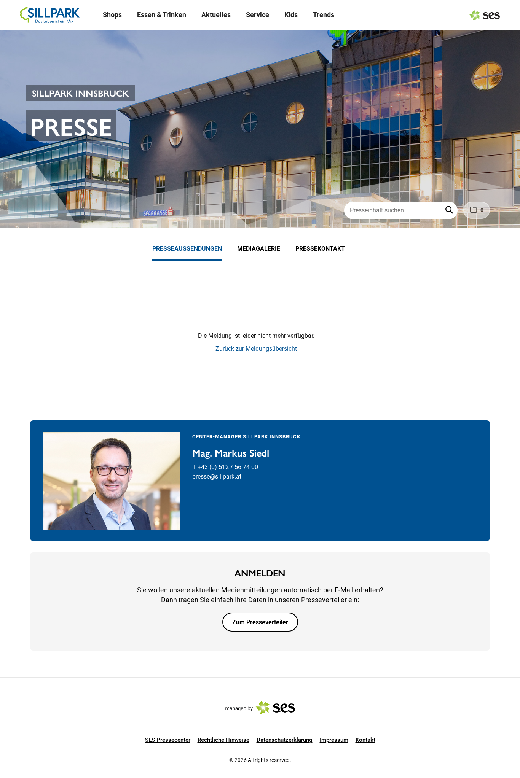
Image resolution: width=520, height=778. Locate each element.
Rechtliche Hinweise (223, 740)
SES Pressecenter (167, 740)
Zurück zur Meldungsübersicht (256, 348)
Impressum (334, 740)
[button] (450, 210)
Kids (291, 15)
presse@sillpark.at (216, 476)
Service (257, 15)
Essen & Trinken (161, 15)
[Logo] (50, 15)
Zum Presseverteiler (260, 622)
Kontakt (365, 740)
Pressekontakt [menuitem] (320, 248)
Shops (112, 15)
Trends (323, 15)
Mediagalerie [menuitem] (258, 248)
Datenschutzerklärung (285, 740)
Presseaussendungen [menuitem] (187, 248)
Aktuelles (216, 15)
